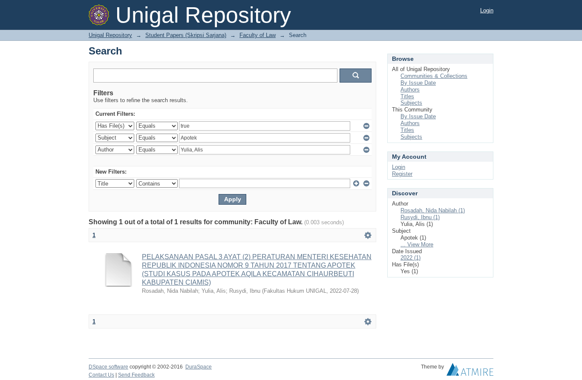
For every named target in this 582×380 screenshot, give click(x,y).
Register (402, 174)
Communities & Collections (433, 76)
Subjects (411, 103)
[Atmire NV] (470, 371)
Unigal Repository (110, 35)
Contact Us (101, 375)
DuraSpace (198, 367)
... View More (416, 244)
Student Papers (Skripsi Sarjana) (185, 35)
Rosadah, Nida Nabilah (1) (432, 210)
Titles (407, 96)
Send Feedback (136, 375)
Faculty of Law (257, 35)
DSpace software (108, 367)
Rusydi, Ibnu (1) (420, 217)
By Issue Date (418, 83)
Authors (410, 89)
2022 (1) (410, 257)
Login (486, 10)
